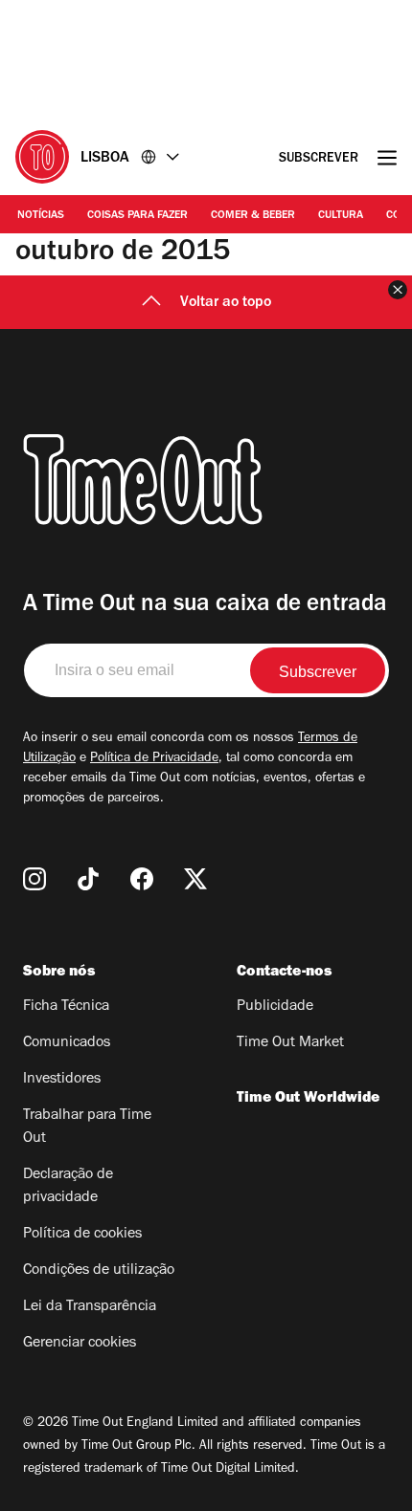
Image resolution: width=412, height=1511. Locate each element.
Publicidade (275, 1007)
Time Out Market (290, 1043)
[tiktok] (88, 878)
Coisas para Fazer (137, 216)
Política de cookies (82, 1234)
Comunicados (66, 1043)
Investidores (62, 1079)
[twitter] (195, 878)
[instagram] (34, 878)
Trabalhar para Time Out (87, 1127)
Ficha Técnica (66, 1007)
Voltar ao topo (225, 303)
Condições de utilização (98, 1271)
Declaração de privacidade (68, 1187)
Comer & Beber (253, 216)
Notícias (40, 216)
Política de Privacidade (154, 759)
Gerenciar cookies (79, 1343)
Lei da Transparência (89, 1307)
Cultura (340, 216)
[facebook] (141, 878)
